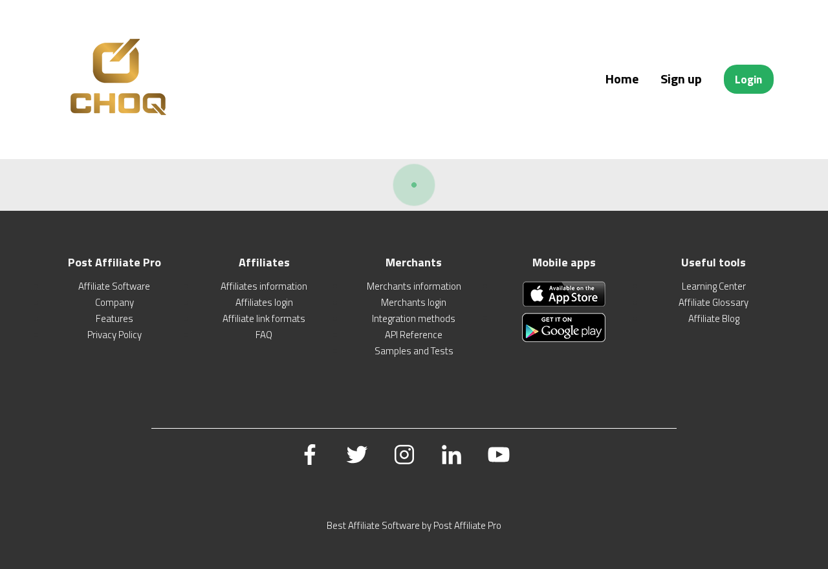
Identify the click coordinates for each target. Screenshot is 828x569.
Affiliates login (264, 302)
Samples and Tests (414, 350)
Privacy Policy (114, 334)
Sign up (681, 79)
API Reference (413, 334)
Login (748, 79)
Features (114, 318)
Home (621, 79)
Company (114, 302)
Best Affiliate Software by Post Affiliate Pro (414, 525)
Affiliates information (264, 286)
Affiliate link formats (264, 318)
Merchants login (413, 302)
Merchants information (414, 286)
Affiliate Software (114, 286)
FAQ (264, 334)
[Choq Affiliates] (119, 125)
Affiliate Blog (713, 318)
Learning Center (714, 286)
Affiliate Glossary (713, 302)
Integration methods (413, 318)
